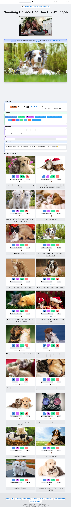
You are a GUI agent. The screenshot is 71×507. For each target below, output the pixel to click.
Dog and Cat (46, 6)
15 (53, 413)
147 (23, 176)
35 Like (22, 116)
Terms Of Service (26, 498)
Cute (24, 185)
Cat (20, 185)
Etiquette (41, 498)
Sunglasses (53, 422)
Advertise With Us (48, 498)
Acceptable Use (34, 498)
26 (53, 279)
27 (22, 311)
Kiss (51, 353)
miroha (54, 181)
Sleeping (23, 387)
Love (15, 319)
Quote (22, 133)
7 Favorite (30, 116)
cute (19, 129)
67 (22, 210)
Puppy (29, 133)
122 (53, 176)
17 (22, 413)
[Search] (32, 2)
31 (22, 279)
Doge (46, 422)
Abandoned (54, 284)
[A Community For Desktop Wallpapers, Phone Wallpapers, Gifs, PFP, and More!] (22, 6)
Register (67, 1)
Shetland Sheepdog (58, 133)
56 (53, 210)
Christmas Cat (52, 187)
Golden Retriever (41, 133)
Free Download (11, 116)
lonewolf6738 (24, 181)
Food (13, 133)
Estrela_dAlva (54, 484)
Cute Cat (20, 187)
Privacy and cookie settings (35, 501)
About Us (8, 498)
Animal (28, 129)
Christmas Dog (58, 187)
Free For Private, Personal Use (50, 106)
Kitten (16, 133)
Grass (26, 319)
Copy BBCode (36, 120)
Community (59, 1)
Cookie (41, 319)
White (20, 219)
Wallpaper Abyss (28, 6)
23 (53, 379)
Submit (53, 1)
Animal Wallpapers (38, 6)
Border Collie (34, 133)
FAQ (12, 498)
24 (53, 345)
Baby (10, 133)
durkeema (54, 384)
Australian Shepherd (46, 253)
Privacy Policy (18, 498)
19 (53, 311)
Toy (19, 133)
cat (22, 129)
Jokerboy (54, 316)
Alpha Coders (4, 2)
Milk (45, 319)
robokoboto (54, 418)
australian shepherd (13, 129)
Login (64, 1)
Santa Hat (50, 185)
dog (25, 129)
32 (22, 379)
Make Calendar (40, 116)
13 (22, 345)
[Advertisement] (35, 91)
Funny (53, 319)
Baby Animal (12, 219)
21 (53, 447)
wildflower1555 (33, 106)
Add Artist (13, 106)
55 (22, 245)
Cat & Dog (33, 129)
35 (53, 245)
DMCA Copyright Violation (59, 498)
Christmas (55, 185)
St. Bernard (52, 287)
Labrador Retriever (49, 133)
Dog (18, 185)
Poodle (25, 133)
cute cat (38, 129)
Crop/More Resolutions (54, 116)
